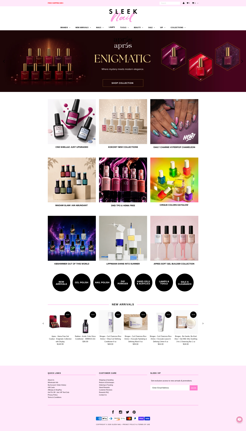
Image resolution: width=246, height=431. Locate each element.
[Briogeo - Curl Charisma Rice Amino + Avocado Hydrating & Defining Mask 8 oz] (136, 322)
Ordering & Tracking (106, 385)
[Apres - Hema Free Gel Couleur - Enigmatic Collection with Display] (60, 322)
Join (193, 388)
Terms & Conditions (54, 397)
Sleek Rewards (104, 387)
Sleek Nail (116, 424)
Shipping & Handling (106, 380)
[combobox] (170, 3)
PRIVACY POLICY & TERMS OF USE (136, 424)
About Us (51, 380)
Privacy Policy (53, 395)
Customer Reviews (105, 390)
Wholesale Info (53, 382)
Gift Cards (51, 387)
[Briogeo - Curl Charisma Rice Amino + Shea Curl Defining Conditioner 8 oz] (110, 322)
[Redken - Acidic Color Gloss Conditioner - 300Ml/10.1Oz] (85, 322)
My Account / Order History (57, 385)
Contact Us (103, 395)
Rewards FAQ (104, 392)
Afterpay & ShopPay (55, 390)
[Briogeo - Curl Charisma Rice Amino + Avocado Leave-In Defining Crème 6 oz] (161, 322)
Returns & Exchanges (106, 382)
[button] (239, 419)
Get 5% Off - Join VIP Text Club (58, 392)
